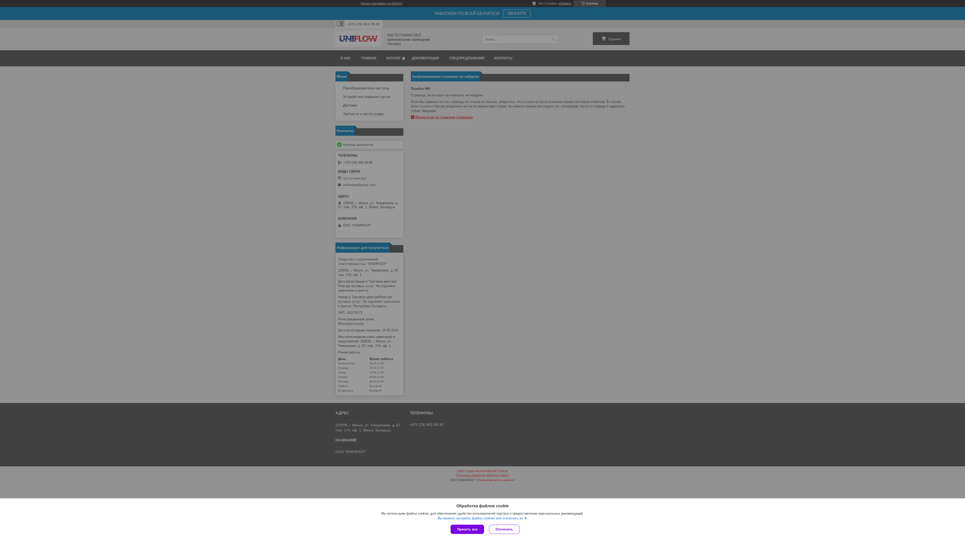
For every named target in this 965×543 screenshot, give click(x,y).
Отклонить (504, 529)
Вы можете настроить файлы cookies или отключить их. (481, 518)
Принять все (467, 529)
